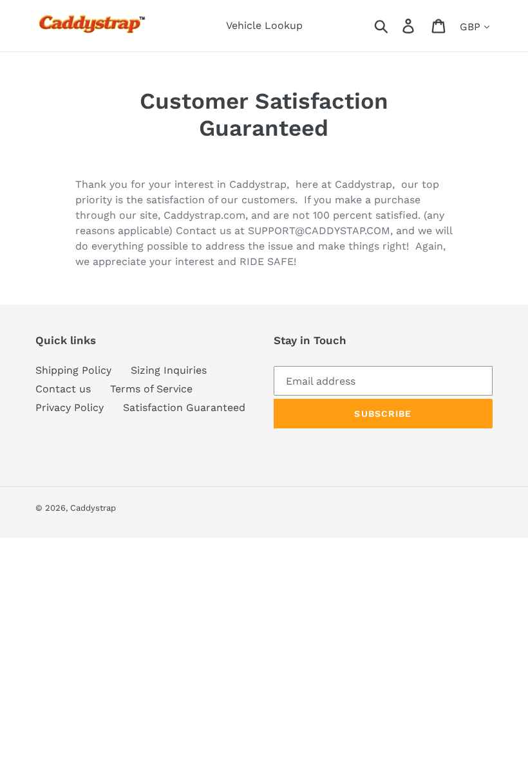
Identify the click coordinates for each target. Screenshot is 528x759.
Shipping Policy (73, 370)
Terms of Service (151, 389)
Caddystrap (93, 508)
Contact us (63, 389)
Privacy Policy (69, 407)
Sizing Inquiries (169, 370)
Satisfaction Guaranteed (184, 407)
